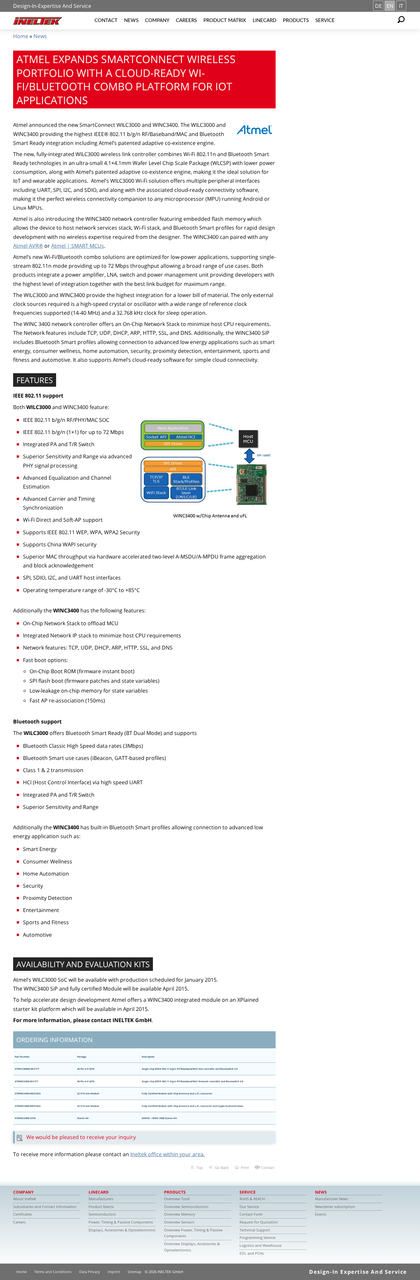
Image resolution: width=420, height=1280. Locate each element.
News (131, 20)
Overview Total (177, 1198)
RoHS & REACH (252, 1198)
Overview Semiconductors (186, 1206)
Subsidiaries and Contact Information (44, 1206)
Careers (186, 20)
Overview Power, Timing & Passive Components (193, 1233)
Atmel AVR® (28, 245)
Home (20, 36)
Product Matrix (224, 20)
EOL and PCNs (252, 1253)
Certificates (22, 1214)
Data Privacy (89, 1271)
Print (245, 1167)
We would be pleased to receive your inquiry (81, 1137)
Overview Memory (179, 1214)
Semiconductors (102, 1214)
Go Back (222, 1167)
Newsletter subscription (335, 1206)
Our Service (249, 1206)
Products (296, 20)
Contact (105, 20)
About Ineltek (24, 1198)
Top (199, 1167)
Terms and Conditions (53, 1271)
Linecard (264, 20)
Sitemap (134, 1271)
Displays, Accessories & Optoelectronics (122, 1229)
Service (325, 20)
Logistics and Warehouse (261, 1245)
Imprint (114, 1271)
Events (320, 1214)
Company (157, 20)
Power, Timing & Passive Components (121, 1222)
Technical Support (255, 1229)
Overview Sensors (179, 1222)
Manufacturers (101, 1198)
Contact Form (251, 1214)
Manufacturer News (331, 1198)
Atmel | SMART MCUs (77, 245)
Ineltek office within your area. (167, 1154)
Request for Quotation (259, 1222)
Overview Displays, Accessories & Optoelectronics (192, 1246)
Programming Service (257, 1237)
